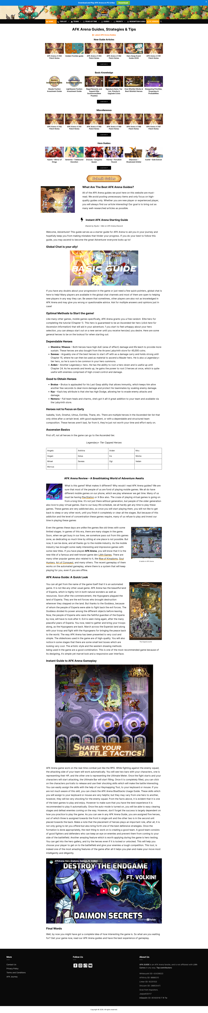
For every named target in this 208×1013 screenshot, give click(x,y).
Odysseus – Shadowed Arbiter (133, 161)
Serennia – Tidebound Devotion (74, 161)
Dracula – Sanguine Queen (94, 161)
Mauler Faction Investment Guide (54, 90)
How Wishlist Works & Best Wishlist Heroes (134, 90)
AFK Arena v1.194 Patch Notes (54, 57)
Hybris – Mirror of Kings (54, 161)
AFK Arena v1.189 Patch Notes (114, 127)
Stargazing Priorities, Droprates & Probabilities (153, 91)
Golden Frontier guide (74, 56)
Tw (166, 998)
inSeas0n (143, 998)
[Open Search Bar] (161, 21)
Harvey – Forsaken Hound (114, 161)
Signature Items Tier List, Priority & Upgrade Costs (114, 91)
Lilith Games (105, 554)
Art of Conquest (64, 562)
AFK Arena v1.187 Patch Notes (153, 127)
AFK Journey (12, 977)
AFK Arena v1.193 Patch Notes (94, 57)
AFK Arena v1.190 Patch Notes (94, 127)
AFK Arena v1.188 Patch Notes (134, 127)
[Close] (206, 1)
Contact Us (11, 964)
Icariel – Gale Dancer (153, 160)
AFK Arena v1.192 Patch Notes (114, 57)
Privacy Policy (12, 968)
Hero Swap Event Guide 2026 (134, 57)
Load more (103, 64)
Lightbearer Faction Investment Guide (74, 90)
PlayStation (88, 497)
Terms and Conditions (16, 973)
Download (123, 3)
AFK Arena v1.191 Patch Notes (153, 57)
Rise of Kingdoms (108, 558)
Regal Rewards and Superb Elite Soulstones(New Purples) (94, 92)
